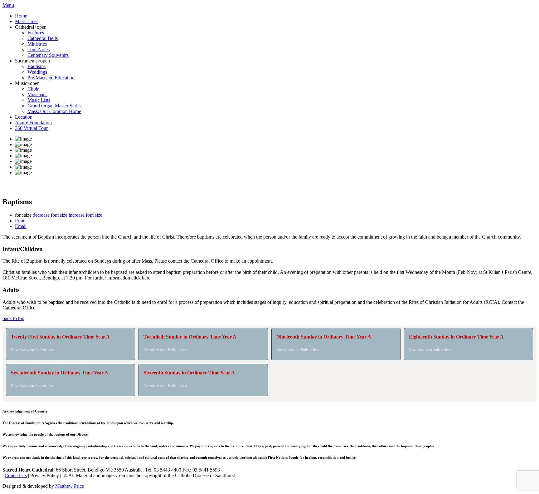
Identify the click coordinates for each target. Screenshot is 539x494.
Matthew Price (69, 486)
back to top (13, 318)
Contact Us (16, 475)
